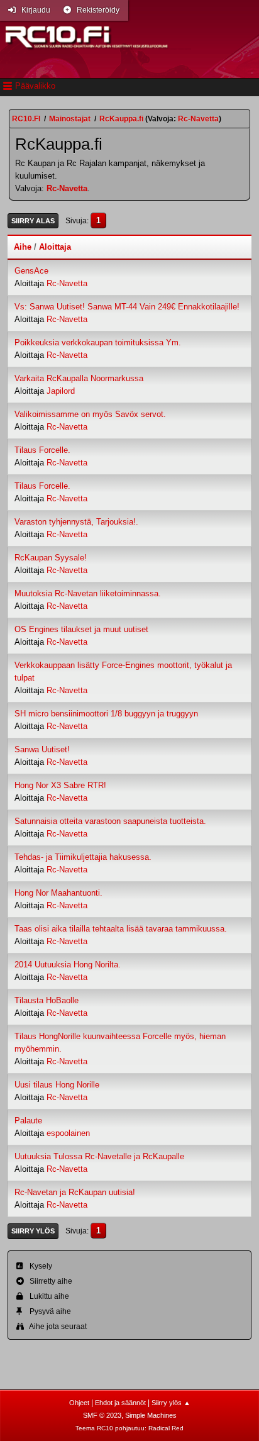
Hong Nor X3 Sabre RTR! (60, 785)
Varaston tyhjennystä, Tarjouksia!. (76, 521)
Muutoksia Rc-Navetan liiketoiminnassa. (87, 593)
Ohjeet (79, 1402)
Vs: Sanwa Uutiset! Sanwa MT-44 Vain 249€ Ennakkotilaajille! (127, 306)
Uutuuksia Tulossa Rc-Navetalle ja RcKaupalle (99, 1156)
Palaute (28, 1120)
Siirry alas (33, 221)
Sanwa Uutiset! (42, 749)
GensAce (31, 270)
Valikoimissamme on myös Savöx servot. (90, 414)
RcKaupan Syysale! (50, 557)
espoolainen (68, 1133)
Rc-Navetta (67, 188)
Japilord (61, 391)
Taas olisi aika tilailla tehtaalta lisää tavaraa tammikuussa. (120, 928)
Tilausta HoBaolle (46, 1000)
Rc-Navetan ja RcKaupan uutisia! (74, 1192)
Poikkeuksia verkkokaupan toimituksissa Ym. (97, 342)
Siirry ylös (33, 1231)
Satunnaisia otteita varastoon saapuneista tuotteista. (110, 821)
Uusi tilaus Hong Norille (56, 1084)
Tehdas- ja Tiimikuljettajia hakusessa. (83, 857)
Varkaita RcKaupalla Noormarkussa (78, 378)
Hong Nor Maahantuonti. (58, 893)
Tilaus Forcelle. (42, 450)
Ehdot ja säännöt (120, 1402)
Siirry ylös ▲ (171, 1402)
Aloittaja (55, 247)
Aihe (22, 247)
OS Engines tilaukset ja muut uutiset (81, 629)
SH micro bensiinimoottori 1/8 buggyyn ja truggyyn (106, 713)
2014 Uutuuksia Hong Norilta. (67, 964)
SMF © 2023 (102, 1415)
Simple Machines (151, 1415)
